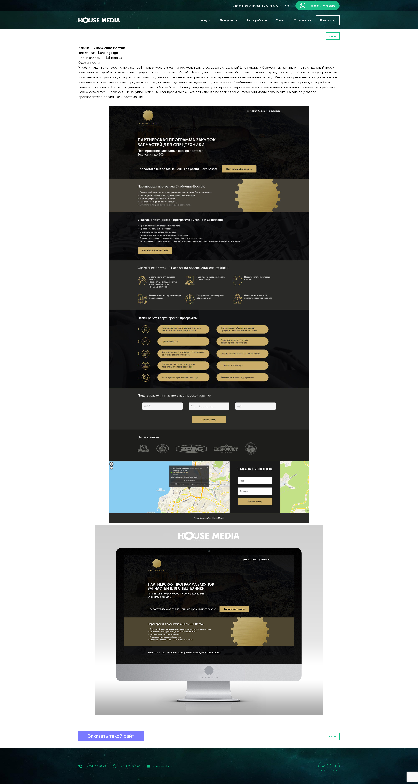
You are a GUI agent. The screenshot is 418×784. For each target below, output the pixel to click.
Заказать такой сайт (111, 736)
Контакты (327, 20)
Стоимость (302, 20)
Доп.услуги (228, 20)
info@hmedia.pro (163, 766)
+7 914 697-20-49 (95, 766)
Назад (333, 36)
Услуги (205, 20)
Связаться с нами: (261, 6)
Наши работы (256, 20)
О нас (280, 20)
